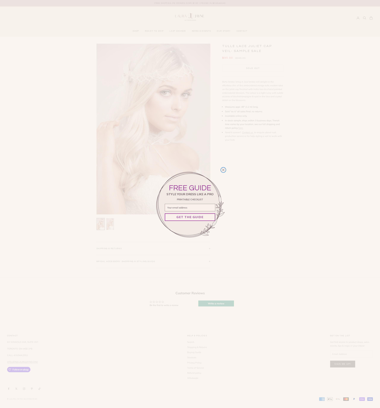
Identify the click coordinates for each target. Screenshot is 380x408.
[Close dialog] (223, 170)
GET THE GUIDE (190, 217)
